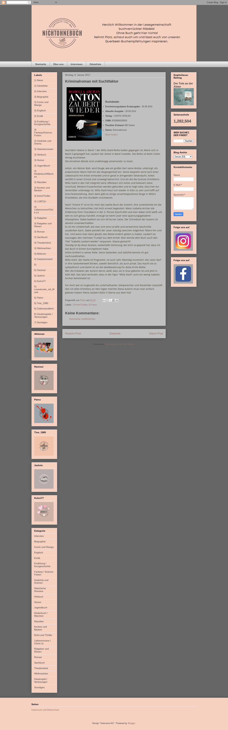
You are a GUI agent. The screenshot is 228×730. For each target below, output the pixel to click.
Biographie (40, 541)
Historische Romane (40, 589)
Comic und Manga (44, 547)
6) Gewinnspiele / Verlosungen (43, 315)
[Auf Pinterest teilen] (117, 300)
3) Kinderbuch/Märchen (44, 174)
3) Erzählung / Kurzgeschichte (42, 123)
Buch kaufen (111, 134)
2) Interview (40, 91)
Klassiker (39, 621)
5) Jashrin (39, 275)
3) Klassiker (40, 182)
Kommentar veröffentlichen (82, 319)
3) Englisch (40, 110)
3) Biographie (41, 96)
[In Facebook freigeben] (113, 300)
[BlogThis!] (107, 300)
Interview (39, 536)
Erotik (37, 558)
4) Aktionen (40, 253)
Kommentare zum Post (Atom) (120, 344)
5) (35, 264)
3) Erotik (38, 116)
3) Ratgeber (40, 218)
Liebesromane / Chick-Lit (42, 642)
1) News (38, 80)
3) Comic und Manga (41, 103)
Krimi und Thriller (43, 635)
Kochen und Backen (40, 628)
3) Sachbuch (41, 237)
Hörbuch (38, 596)
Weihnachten (41, 673)
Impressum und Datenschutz (45, 710)
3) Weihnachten (42, 248)
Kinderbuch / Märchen (41, 614)
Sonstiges (39, 687)
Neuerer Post (73, 333)
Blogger (131, 723)
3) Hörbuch (40, 154)
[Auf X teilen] (110, 300)
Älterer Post (156, 333)
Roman (38, 657)
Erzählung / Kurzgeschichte (42, 565)
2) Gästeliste (41, 85)
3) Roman (39, 231)
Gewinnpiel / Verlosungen (40, 680)
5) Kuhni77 (40, 281)
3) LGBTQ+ (40, 201)
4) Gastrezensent (43, 259)
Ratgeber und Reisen (41, 650)
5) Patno (93, 304)
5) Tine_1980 (41, 303)
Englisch (38, 552)
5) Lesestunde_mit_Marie (44, 289)
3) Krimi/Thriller (80, 304)
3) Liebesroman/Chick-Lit (43, 210)
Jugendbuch (40, 607)
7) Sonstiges (40, 322)
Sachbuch (39, 662)
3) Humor (39, 160)
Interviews (76, 64)
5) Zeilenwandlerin (44, 308)
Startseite (40, 64)
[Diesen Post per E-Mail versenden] (104, 300)
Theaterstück (41, 668)
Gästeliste (95, 64)
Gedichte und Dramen (41, 581)
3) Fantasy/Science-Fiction (43, 132)
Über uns (58, 64)
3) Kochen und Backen (42, 189)
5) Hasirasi (40, 270)
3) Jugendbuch (42, 165)
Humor (37, 602)
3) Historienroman (43, 149)
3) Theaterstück (42, 242)
